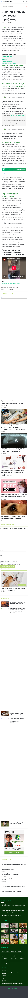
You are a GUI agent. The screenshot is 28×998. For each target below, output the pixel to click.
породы (10, 958)
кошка (22, 953)
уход (3, 963)
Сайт (1, 555)
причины (21, 958)
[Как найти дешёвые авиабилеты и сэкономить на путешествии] (5, 604)
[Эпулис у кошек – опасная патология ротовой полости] (5, 925)
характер (7, 963)
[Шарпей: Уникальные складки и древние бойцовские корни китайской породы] (5, 769)
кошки (3, 956)
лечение (12, 956)
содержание (14, 960)
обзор (17, 956)
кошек (18, 953)
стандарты (21, 960)
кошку (7, 956)
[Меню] (26, 2)
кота (9, 953)
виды (3, 951)
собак (9, 960)
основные (22, 956)
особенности (4, 958)
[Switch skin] (24, 2)
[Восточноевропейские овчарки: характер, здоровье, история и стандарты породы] (5, 931)
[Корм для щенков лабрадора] (23, 941)
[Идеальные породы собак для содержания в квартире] (5, 823)
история (19, 951)
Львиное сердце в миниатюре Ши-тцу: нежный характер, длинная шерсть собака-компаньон (18, 610)
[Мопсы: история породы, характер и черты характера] (5, 936)
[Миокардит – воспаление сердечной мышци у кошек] (5, 941)
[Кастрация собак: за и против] (23, 925)
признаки (15, 958)
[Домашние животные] (6, 1)
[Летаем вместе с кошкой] (14, 931)
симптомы (4, 960)
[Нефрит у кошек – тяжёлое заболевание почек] (14, 925)
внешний (7, 951)
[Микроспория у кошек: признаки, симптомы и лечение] (23, 931)
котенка (13, 953)
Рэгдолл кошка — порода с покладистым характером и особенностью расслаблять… (17, 713)
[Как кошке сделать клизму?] (14, 941)
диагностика (13, 951)
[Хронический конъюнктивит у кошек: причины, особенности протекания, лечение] (23, 936)
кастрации (4, 953)
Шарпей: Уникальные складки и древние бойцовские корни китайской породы (17, 720)
